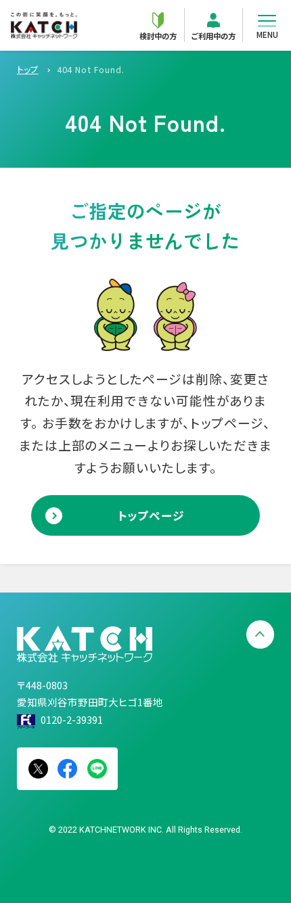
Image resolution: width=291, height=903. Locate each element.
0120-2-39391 (72, 719)
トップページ (151, 515)
